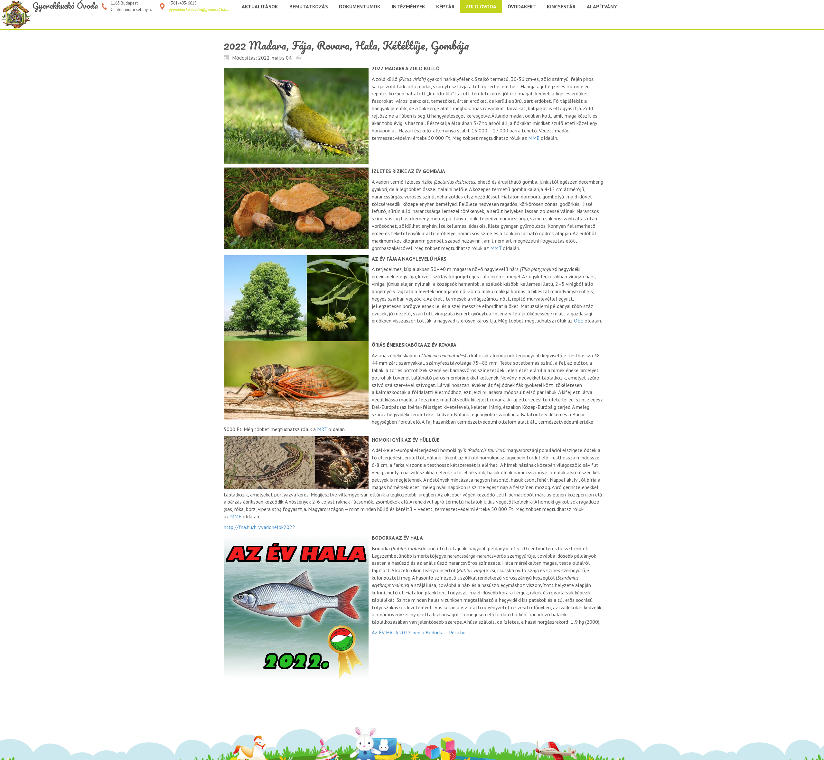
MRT (322, 429)
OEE (578, 320)
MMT (495, 248)
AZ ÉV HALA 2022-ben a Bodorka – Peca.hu (418, 632)
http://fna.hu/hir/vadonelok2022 (259, 527)
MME (533, 138)
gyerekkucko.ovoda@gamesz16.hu (199, 9)
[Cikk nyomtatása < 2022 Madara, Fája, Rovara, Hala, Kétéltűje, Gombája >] (300, 57)
